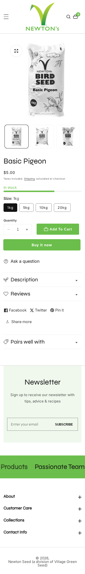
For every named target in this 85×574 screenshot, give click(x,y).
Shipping (29, 178)
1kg (10, 207)
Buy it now (42, 245)
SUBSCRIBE (64, 424)
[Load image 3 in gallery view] (68, 136)
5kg (26, 207)
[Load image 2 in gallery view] (42, 136)
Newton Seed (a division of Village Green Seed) (42, 563)
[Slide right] (79, 136)
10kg (43, 207)
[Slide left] (5, 136)
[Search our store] (69, 17)
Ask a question (25, 261)
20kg (62, 207)
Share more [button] (21, 321)
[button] (42, 342)
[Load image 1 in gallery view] (16, 136)
